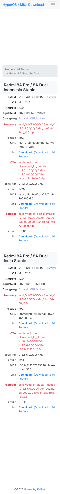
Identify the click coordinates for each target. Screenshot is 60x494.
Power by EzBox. (35, 489)
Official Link (37, 118)
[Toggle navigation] (52, 4)
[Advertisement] (30, 36)
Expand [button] (23, 118)
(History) (50, 97)
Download (25, 152)
